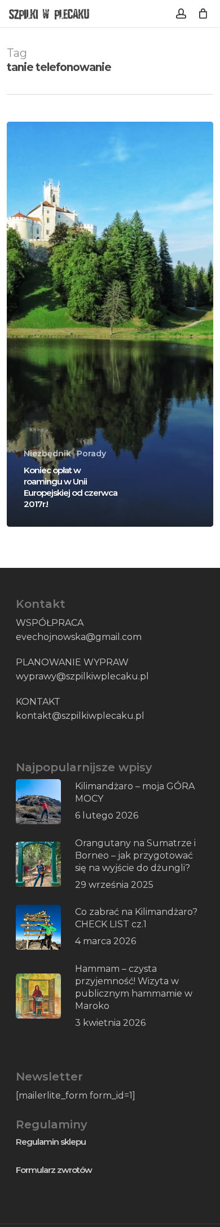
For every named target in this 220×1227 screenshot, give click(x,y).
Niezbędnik (47, 453)
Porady (91, 453)
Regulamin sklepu (51, 1141)
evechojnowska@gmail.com (79, 637)
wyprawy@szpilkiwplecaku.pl (82, 676)
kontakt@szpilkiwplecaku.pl (80, 715)
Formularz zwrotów (54, 1169)
